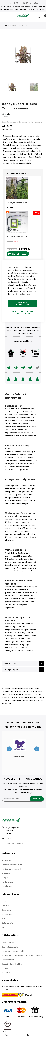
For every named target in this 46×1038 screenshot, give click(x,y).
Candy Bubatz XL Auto (17, 202)
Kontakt (35, 3)
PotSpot (5, 968)
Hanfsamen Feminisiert (12, 865)
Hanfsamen (7, 860)
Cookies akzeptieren (22, 303)
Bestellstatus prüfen (10, 947)
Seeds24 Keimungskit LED (18, 237)
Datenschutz (7, 923)
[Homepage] (28, 1035)
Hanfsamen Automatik (11, 869)
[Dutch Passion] (6, 119)
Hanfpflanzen (7, 882)
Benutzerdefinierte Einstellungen (22, 312)
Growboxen (7, 886)
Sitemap (5, 927)
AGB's (4, 918)
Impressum (7, 914)
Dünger (5, 877)
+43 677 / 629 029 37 (20, 3)
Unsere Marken (8, 960)
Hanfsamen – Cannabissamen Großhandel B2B (22, 955)
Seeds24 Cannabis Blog (12, 964)
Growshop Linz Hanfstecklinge (14, 951)
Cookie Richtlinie (23, 294)
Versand (5, 906)
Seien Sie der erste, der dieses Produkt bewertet (22, 122)
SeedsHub (6, 972)
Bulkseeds (6, 873)
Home (4, 25)
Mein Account (8, 942)
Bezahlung (6, 910)
